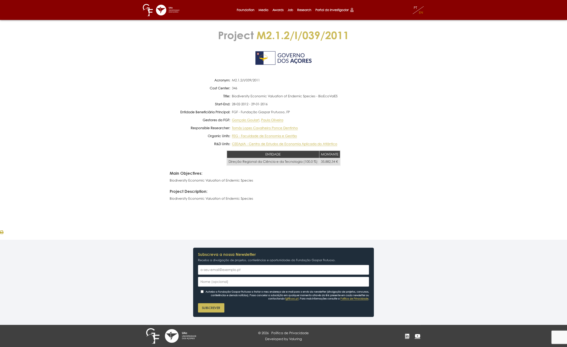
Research (304, 10)
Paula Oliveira (272, 120)
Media (263, 10)
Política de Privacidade (354, 298)
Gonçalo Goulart (245, 120)
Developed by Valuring (283, 339)
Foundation (245, 10)
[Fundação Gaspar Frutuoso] (148, 10)
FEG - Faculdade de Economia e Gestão (264, 136)
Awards (278, 10)
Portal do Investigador (332, 10)
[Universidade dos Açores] (168, 10)
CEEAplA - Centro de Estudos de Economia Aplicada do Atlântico (284, 144)
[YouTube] (417, 336)
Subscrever (211, 308)
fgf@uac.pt (292, 298)
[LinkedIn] (407, 336)
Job (290, 10)
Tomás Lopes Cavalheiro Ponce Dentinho (265, 128)
